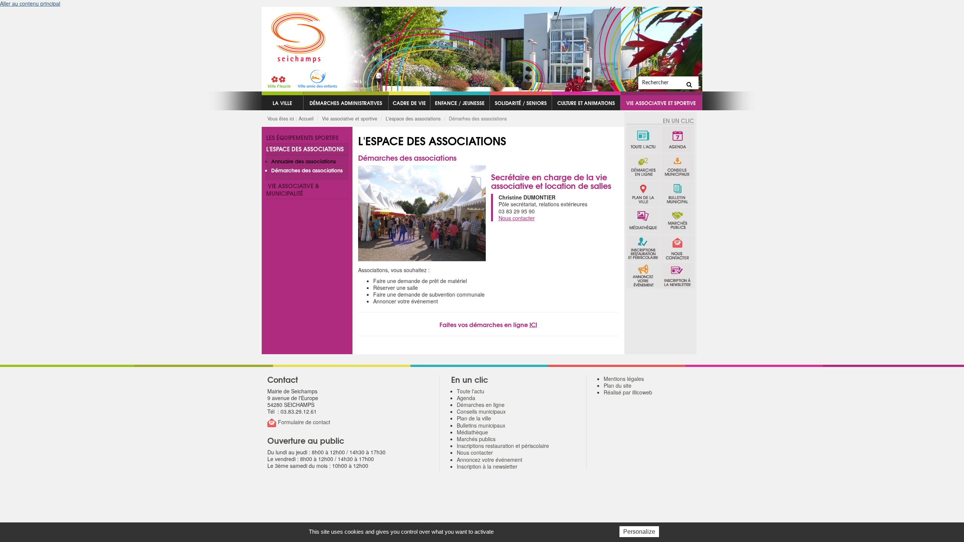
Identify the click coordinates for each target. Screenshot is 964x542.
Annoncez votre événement (643, 275)
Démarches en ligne (643, 167)
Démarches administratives (346, 103)
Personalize (639, 531)
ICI (533, 324)
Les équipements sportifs (302, 137)
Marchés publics (677, 221)
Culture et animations (586, 103)
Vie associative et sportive (661, 103)
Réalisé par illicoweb (628, 392)
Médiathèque (643, 221)
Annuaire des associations (303, 161)
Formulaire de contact (304, 422)
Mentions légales (624, 378)
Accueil (306, 118)
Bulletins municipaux (677, 194)
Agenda (677, 139)
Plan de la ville (643, 194)
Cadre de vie (409, 103)
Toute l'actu (643, 139)
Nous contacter (677, 248)
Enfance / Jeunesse (460, 103)
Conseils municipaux (677, 167)
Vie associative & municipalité (292, 189)
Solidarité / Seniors (521, 103)
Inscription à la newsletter (677, 275)
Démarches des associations (307, 170)
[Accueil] (294, 35)
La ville (282, 103)
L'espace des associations (413, 118)
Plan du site (617, 385)
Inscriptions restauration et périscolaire (643, 248)
